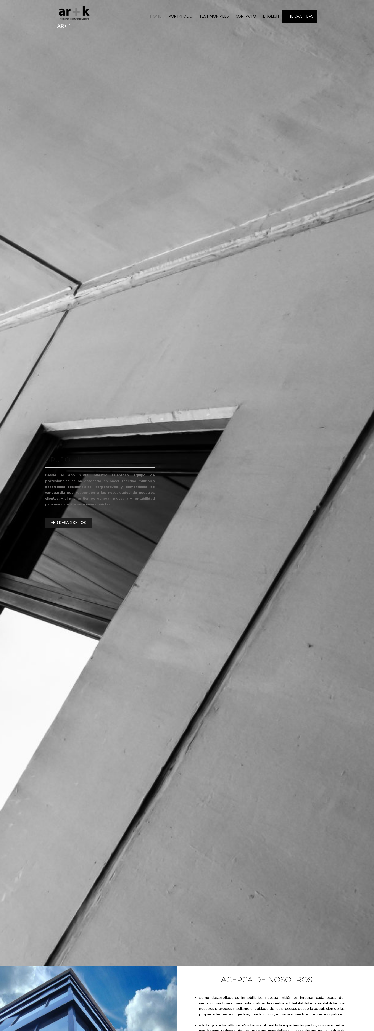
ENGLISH (271, 16)
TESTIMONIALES (214, 16)
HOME (155, 16)
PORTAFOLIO (180, 16)
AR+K (63, 26)
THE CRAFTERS (299, 16)
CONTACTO (246, 16)
